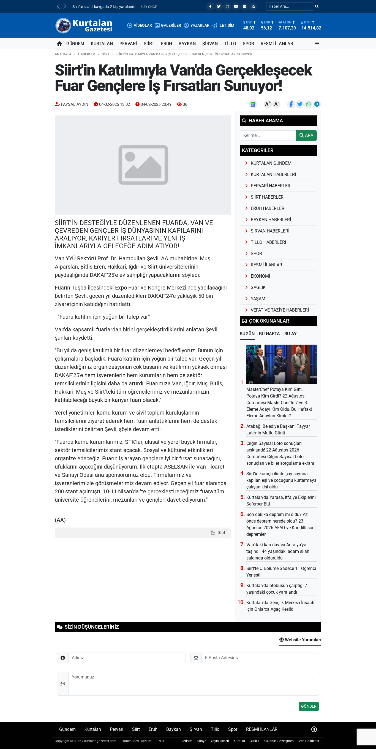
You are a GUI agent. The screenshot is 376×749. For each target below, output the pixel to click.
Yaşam (258, 298)
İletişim (187, 741)
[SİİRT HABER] (84, 25)
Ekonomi (260, 276)
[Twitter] (219, 6)
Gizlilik (254, 741)
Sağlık (258, 287)
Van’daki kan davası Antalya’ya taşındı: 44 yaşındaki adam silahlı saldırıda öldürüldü (279, 551)
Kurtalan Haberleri (273, 174)
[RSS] (253, 6)
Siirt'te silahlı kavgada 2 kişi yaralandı (103, 6)
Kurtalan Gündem (271, 163)
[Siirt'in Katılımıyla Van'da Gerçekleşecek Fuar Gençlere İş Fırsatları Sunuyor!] (143, 165)
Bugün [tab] (247, 333)
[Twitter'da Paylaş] (300, 104)
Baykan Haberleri (271, 219)
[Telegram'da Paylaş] (317, 104)
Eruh (166, 43)
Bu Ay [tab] (290, 333)
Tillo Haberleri (268, 242)
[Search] (317, 6)
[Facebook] (210, 6)
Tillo (230, 43)
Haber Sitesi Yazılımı (137, 741)
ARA (308, 135)
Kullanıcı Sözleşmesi (279, 741)
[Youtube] (236, 6)
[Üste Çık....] (314, 729)
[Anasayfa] (59, 43)
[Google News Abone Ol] (253, 104)
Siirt (149, 43)
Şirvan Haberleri (270, 231)
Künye (201, 741)
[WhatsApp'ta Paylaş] (308, 104)
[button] (58, 6)
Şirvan (210, 43)
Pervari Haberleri (271, 185)
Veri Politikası (309, 741)
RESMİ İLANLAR (277, 43)
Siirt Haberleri (268, 197)
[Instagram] (227, 6)
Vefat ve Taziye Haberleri (280, 310)
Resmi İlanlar (266, 264)
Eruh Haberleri (268, 208)
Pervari (128, 43)
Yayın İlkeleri (220, 741)
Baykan (187, 43)
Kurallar (239, 741)
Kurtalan (102, 43)
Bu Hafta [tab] (269, 333)
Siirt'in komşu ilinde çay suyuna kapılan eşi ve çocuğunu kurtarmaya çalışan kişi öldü (281, 480)
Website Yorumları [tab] (302, 639)
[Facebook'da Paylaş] (291, 104)
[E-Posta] (244, 6)
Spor (248, 43)
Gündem (75, 43)
